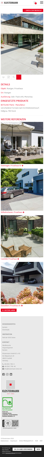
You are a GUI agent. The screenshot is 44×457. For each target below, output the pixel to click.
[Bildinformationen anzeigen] (18, 77)
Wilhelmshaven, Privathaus (12, 212)
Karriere (4, 327)
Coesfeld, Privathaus (9, 259)
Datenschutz (4, 441)
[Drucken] (3, 77)
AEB (41, 441)
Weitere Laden (9, 310)
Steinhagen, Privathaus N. (11, 165)
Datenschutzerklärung (10, 453)
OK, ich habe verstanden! (23, 449)
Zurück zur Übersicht (33, 10)
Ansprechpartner (7, 348)
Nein (38, 449)
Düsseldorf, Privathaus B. (11, 305)
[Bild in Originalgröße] (13, 77)
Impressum (13, 441)
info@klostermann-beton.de (13, 369)
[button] (17, 71)
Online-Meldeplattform (26, 441)
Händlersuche (6, 345)
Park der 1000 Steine (8, 337)
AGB (36, 441)
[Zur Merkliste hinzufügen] (8, 77)
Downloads (5, 330)
